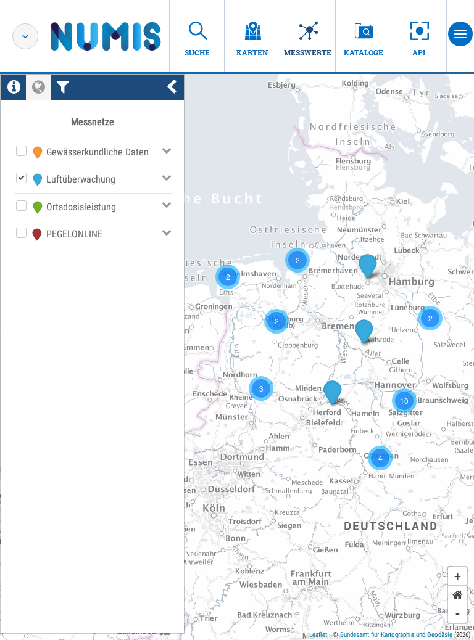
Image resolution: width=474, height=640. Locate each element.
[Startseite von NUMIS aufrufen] (124, 36)
